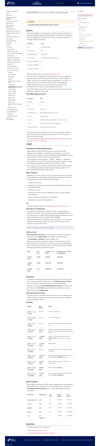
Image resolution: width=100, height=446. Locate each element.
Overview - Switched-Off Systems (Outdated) (41, 433)
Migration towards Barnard (14, 62)
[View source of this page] (71, 12)
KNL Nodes (11, 102)
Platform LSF (10, 64)
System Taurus (12, 74)
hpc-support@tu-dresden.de (85, 15)
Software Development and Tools (13, 33)
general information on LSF (63, 206)
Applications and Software (13, 31)
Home (7, 13)
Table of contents (82, 18)
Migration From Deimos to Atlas (14, 81)
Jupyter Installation (12, 66)
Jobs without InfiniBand (13, 57)
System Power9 (12, 93)
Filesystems (11, 76)
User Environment (10, 29)
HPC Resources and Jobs (12, 36)
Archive (8, 45)
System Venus (11, 99)
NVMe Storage (12, 107)
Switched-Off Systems (13, 70)
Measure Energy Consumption (14, 53)
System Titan (11, 95)
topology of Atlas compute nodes (37, 141)
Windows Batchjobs (12, 116)
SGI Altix (44, 89)
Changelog (9, 43)
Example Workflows (11, 41)
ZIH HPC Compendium (12, 11)
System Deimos (12, 89)
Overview (9, 47)
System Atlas (12, 87)
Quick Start (9, 15)
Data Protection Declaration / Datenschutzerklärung (77, 440)
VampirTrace (10, 114)
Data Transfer (9, 23)
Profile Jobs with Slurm (13, 68)
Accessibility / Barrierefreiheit (50, 440)
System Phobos (12, 91)
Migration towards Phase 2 (14, 60)
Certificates (8, 444)
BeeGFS (10, 79)
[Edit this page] (73, 12)
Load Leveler (10, 55)
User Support (9, 38)
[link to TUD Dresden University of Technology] (11, 3)
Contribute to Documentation (10, 118)
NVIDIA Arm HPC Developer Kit (15, 104)
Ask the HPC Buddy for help (85, 14)
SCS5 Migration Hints (12, 109)
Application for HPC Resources (11, 18)
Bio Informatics (11, 49)
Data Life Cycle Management (10, 26)
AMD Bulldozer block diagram (59, 138)
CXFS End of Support (12, 51)
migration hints (55, 74)
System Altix (11, 84)
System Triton (11, 97)
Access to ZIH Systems (12, 21)
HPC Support (80, 11)
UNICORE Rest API (12, 111)
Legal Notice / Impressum (31, 440)
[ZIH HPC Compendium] (13, 440)
